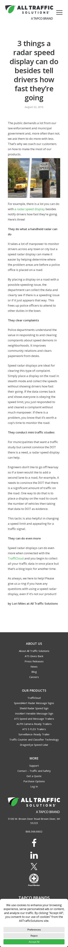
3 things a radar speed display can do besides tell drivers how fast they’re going (34, 70)
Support (34, 765)
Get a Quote (34, 776)
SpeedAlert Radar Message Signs (34, 703)
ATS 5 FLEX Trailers (34, 729)
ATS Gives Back (34, 656)
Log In (34, 786)
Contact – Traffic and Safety (34, 771)
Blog (34, 671)
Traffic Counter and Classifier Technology (34, 739)
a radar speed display (29, 209)
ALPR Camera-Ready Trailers (34, 724)
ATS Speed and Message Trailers (34, 718)
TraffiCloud (16, 558)
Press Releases (34, 661)
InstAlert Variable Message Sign (34, 713)
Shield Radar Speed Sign (34, 708)
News (34, 666)
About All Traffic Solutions (34, 651)
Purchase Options (34, 781)
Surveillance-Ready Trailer (34, 734)
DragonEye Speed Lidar (34, 744)
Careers (34, 677)
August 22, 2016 (34, 107)
